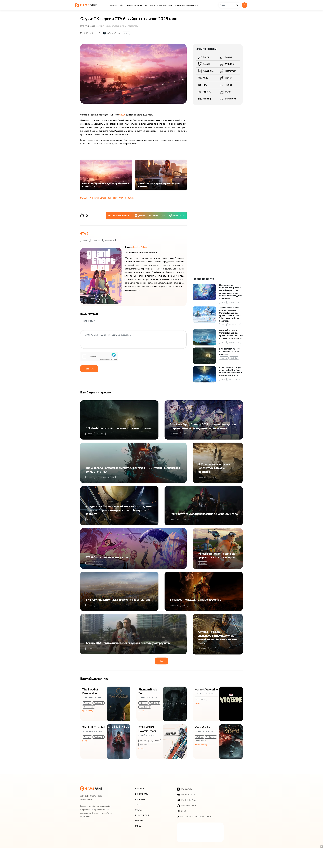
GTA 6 (126, 33)
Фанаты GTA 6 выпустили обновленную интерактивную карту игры (127, 643)
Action (123, 198)
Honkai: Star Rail (234, 379)
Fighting (207, 98)
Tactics (228, 84)
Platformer (230, 71)
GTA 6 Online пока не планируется (106, 557)
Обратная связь (188, 805)
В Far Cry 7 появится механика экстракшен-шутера (117, 599)
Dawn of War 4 (187, 519)
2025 (131, 198)
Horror (227, 77)
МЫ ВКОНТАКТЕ (188, 794)
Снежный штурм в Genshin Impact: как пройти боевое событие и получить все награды (231, 334)
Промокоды (179, 5)
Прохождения (140, 5)
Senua (212, 649)
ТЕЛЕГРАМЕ (179, 215)
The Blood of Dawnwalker (90, 691)
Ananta (184, 434)
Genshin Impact (234, 302)
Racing (228, 57)
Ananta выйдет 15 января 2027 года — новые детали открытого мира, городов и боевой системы (203, 426)
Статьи (152, 5)
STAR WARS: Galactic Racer (147, 729)
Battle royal (230, 98)
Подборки (167, 5)
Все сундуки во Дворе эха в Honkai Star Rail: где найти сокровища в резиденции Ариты (230, 371)
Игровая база (192, 5)
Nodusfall (234, 358)
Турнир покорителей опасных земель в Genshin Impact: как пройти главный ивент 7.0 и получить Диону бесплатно (229, 314)
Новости (113, 5)
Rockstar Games (98, 198)
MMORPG (229, 64)
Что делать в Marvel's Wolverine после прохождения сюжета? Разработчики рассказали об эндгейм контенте (118, 510)
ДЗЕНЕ (141, 215)
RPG (205, 84)
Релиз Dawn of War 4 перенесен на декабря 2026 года (204, 514)
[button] (244, 5)
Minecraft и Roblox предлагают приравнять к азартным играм (217, 555)
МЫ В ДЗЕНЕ (186, 789)
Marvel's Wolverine (104, 519)
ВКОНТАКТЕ (159, 215)
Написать (89, 369)
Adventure (208, 71)
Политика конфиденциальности (196, 817)
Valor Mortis (202, 727)
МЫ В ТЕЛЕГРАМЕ (188, 800)
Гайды (121, 5)
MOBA (227, 91)
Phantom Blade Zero (147, 691)
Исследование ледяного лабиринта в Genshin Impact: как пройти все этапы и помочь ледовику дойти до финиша (230, 292)
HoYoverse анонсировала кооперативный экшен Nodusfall (214, 467)
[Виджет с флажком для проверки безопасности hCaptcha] (99, 356)
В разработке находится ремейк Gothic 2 (196, 599)
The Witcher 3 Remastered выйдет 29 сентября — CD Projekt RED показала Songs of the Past (132, 469)
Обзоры (129, 5)
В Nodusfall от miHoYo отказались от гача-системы (229, 351)
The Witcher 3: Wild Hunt (105, 477)
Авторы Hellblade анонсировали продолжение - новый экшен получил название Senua (217, 637)
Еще (161, 661)
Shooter (112, 198)
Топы (159, 5)
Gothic (184, 605)
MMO (205, 77)
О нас (183, 811)
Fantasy (207, 91)
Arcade (206, 64)
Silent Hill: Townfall (93, 727)
